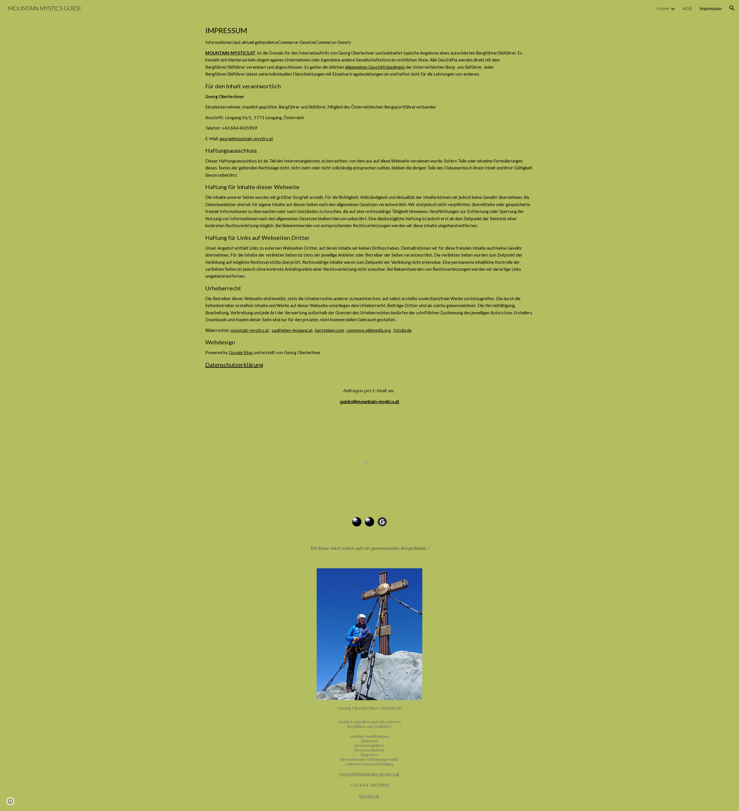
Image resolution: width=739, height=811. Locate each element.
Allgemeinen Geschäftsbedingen (375, 67)
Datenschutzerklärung (234, 364)
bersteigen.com (329, 330)
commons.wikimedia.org (369, 330)
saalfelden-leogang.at (292, 330)
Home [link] (662, 8)
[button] (732, 8)
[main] (369, 197)
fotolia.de (402, 330)
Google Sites (241, 352)
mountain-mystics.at (250, 330)
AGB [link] (687, 8)
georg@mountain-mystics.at (246, 138)
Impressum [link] (711, 8)
